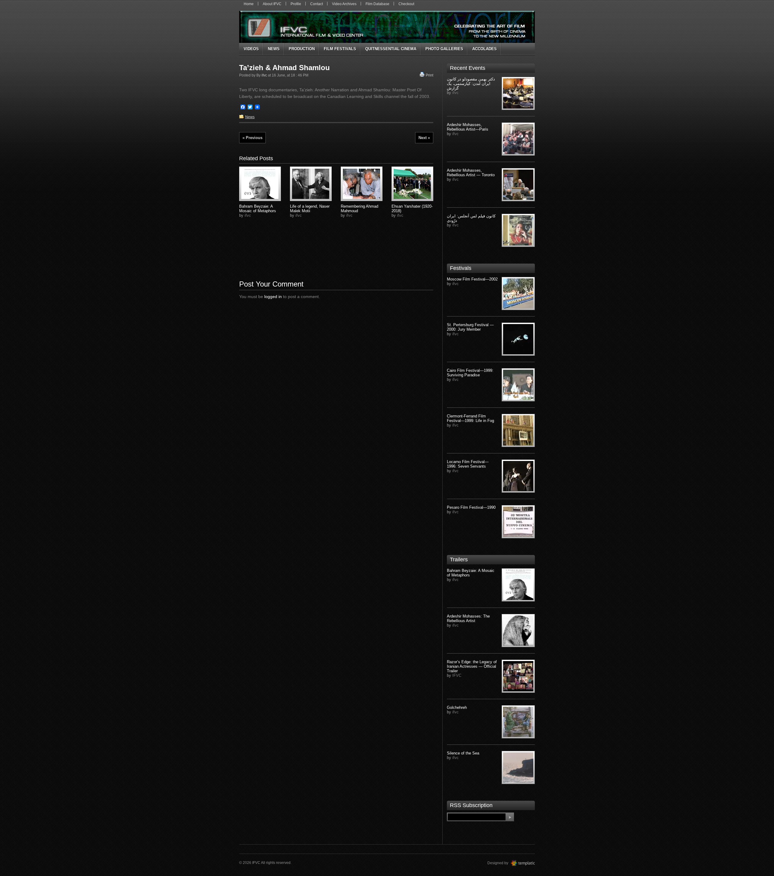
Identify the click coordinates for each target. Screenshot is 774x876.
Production (302, 49)
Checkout (406, 4)
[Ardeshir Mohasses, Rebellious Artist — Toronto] (518, 184)
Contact (316, 4)
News (274, 49)
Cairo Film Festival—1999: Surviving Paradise (470, 372)
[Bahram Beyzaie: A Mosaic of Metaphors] (518, 585)
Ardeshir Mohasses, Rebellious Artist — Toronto (471, 172)
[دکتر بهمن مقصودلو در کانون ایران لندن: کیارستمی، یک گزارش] (518, 93)
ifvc (264, 75)
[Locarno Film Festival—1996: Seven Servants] (518, 476)
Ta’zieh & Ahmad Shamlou (284, 67)
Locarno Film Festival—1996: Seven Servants (468, 464)
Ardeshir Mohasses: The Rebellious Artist (468, 618)
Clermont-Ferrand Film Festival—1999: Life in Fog (470, 418)
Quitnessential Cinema (390, 49)
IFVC (456, 675)
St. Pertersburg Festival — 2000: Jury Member (470, 327)
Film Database (377, 4)
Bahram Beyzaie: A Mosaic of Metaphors (257, 208)
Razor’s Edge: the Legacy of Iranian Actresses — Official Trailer (472, 666)
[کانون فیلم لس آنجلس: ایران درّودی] (518, 230)
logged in (273, 296)
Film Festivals (340, 49)
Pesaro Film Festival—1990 (471, 507)
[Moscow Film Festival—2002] (518, 293)
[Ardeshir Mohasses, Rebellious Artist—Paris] (518, 139)
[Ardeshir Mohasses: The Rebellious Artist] (518, 630)
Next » (424, 137)
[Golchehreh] (518, 721)
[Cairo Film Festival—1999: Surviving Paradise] (518, 384)
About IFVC (272, 4)
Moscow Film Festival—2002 (472, 279)
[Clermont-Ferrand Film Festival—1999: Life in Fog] (518, 430)
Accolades (484, 49)
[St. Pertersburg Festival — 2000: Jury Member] (518, 339)
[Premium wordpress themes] (529, 863)
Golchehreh (457, 707)
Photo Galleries (444, 49)
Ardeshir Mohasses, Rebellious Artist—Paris (467, 126)
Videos (251, 49)
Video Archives (344, 4)
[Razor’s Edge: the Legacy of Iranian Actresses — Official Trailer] (518, 676)
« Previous (252, 137)
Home (249, 4)
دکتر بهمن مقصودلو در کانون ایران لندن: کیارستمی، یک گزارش (471, 83)
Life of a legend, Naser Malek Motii (310, 208)
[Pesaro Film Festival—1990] (518, 521)
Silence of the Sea (463, 753)
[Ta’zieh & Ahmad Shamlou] (260, 184)
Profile (296, 4)
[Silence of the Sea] (518, 767)
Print (429, 75)
